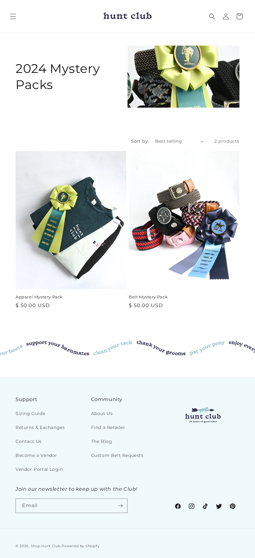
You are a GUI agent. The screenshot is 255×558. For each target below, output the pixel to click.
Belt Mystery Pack (148, 296)
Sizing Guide (30, 413)
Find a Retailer (108, 427)
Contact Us (29, 441)
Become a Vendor (36, 455)
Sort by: (140, 141)
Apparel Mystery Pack (39, 296)
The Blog (101, 441)
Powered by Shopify (81, 546)
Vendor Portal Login (39, 469)
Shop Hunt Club (46, 546)
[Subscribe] (120, 505)
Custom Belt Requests (117, 455)
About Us (102, 413)
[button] (13, 16)
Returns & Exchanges (40, 427)
